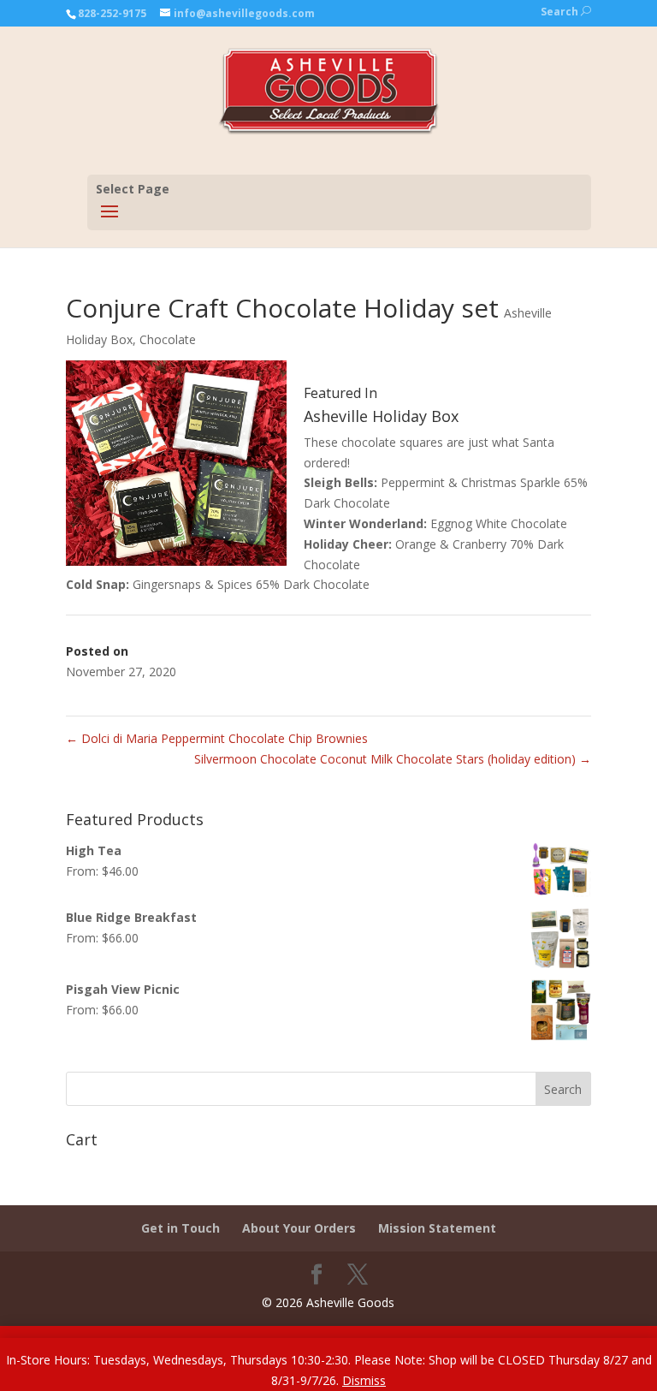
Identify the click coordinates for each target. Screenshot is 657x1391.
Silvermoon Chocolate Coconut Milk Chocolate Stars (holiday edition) (392, 759)
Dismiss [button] (364, 1380)
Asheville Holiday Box (381, 416)
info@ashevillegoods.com (244, 13)
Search (566, 11)
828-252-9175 (112, 13)
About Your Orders (299, 1228)
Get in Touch (180, 1228)
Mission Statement (437, 1228)
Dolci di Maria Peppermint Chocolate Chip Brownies (217, 738)
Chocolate (167, 339)
